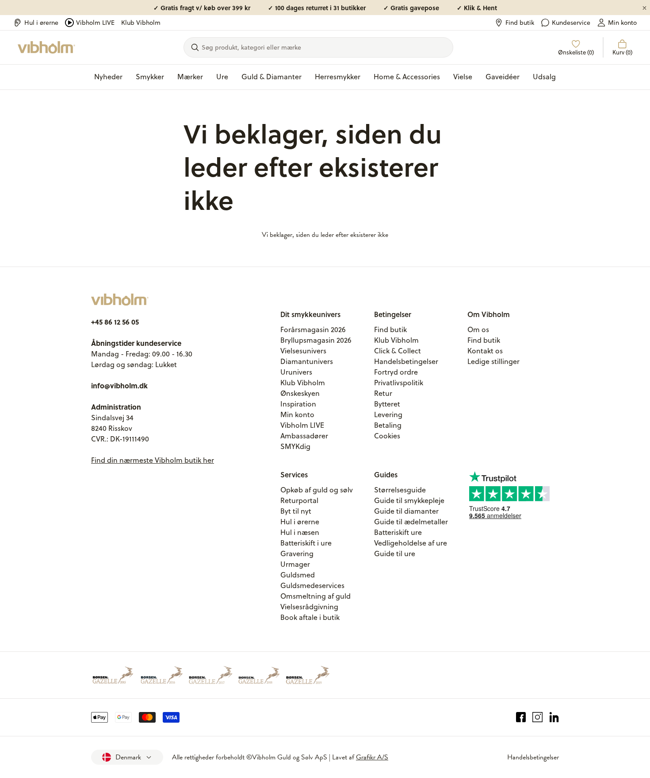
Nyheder (108, 76)
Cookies (387, 436)
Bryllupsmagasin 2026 (316, 340)
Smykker (150, 76)
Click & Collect (397, 351)
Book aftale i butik (310, 617)
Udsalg (544, 76)
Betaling (387, 425)
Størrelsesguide (400, 490)
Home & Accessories (407, 76)
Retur (383, 393)
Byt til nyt (295, 511)
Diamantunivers (306, 361)
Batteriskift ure (398, 532)
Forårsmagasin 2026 (313, 329)
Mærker (190, 76)
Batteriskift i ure (306, 543)
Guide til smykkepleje (409, 500)
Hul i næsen (299, 532)
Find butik (519, 22)
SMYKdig (295, 446)
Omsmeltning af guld (315, 596)
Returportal (299, 500)
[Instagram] (537, 717)
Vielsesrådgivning (309, 607)
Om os (478, 329)
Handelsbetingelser (406, 361)
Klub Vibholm (141, 22)
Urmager (295, 564)
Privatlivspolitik (398, 382)
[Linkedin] (554, 717)
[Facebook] (521, 717)
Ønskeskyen (300, 393)
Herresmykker (337, 76)
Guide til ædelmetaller (411, 521)
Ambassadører (304, 436)
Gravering (297, 553)
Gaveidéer (503, 76)
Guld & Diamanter (271, 76)
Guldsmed (297, 575)
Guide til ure (394, 553)
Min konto (622, 22)
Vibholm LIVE (95, 22)
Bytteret (387, 404)
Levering (388, 414)
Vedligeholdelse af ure (410, 543)
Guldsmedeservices (312, 585)
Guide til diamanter (406, 511)
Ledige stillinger (493, 361)
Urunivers (296, 372)
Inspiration (298, 404)
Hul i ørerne (41, 22)
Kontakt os (485, 351)
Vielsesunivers (303, 351)
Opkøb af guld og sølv (316, 490)
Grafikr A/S (372, 757)
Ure (222, 76)
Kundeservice (571, 22)
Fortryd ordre (396, 372)
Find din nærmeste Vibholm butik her (152, 460)
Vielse (462, 76)
